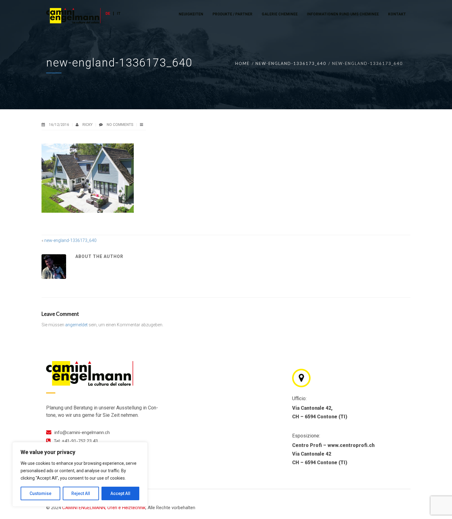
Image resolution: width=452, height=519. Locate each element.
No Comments (120, 125)
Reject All (80, 493)
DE (107, 13)
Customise (40, 493)
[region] (80, 474)
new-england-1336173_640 (291, 63)
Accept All (120, 493)
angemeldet (76, 324)
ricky (87, 125)
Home (242, 63)
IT (119, 13)
